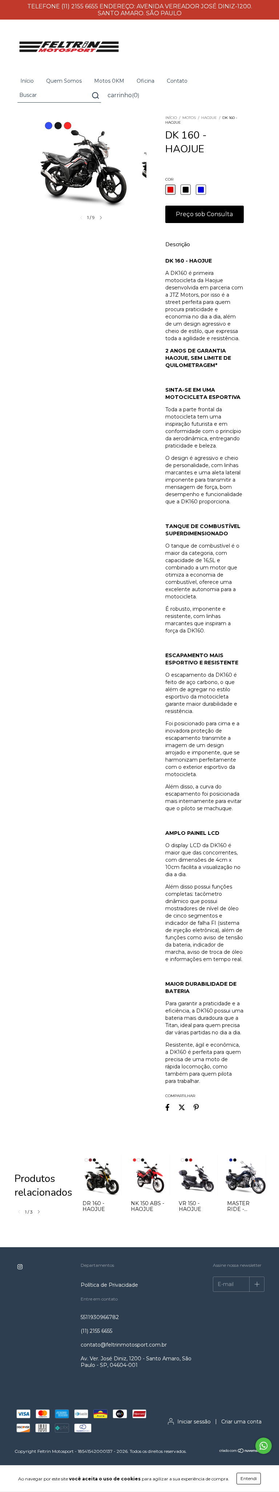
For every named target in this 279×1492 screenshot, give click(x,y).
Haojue (209, 117)
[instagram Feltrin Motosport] (20, 1267)
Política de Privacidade (109, 1285)
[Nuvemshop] (241, 1451)
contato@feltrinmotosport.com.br (124, 1344)
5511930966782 (100, 1317)
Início (27, 81)
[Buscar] (95, 95)
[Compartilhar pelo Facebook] (167, 1107)
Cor (169, 179)
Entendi (248, 1478)
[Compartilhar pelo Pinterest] (196, 1107)
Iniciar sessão (194, 1421)
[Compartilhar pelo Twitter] (181, 1107)
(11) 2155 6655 (96, 1331)
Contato (177, 81)
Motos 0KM (109, 81)
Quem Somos (64, 81)
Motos (189, 117)
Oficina (145, 81)
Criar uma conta (241, 1421)
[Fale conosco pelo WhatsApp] (263, 1446)
